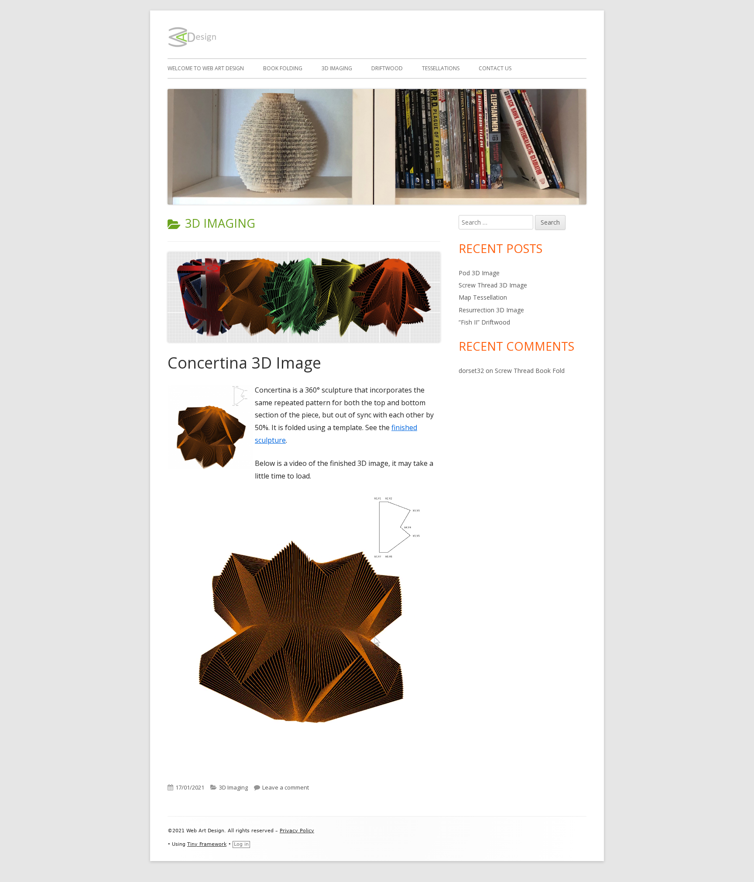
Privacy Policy (297, 831)
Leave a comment (285, 787)
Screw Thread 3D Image (493, 285)
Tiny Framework (206, 844)
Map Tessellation (483, 297)
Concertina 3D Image (244, 362)
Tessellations (440, 68)
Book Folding (282, 68)
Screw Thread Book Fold (530, 370)
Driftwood (387, 68)
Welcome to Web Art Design (206, 68)
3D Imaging (337, 68)
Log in (241, 844)
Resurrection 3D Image (491, 310)
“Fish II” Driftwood (484, 322)
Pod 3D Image (479, 273)
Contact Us (495, 68)
